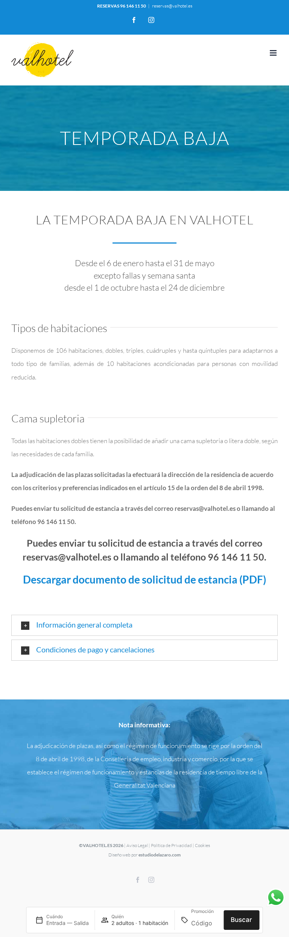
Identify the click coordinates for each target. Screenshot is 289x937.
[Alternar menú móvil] (274, 53)
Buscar (241, 919)
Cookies (202, 845)
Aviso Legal (137, 845)
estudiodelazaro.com (159, 855)
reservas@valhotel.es (172, 6)
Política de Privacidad (171, 845)
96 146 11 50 (133, 6)
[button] (144, 625)
